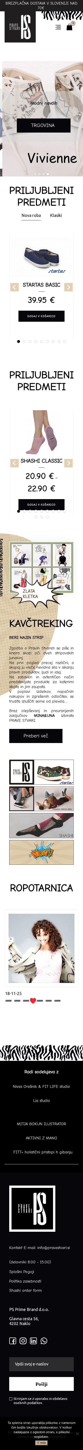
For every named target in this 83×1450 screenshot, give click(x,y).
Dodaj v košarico (41, 316)
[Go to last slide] (14, 287)
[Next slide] (68, 287)
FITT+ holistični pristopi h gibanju (41, 1152)
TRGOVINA (41, 125)
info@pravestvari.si (53, 1247)
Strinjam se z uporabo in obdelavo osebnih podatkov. (40, 1401)
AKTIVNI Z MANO (41, 1138)
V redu (41, 1442)
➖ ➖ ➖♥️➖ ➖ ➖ (33, 1001)
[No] (77, 1433)
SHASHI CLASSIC (41, 461)
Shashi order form (25, 1290)
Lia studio (41, 1100)
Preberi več (36, 736)
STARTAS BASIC (41, 285)
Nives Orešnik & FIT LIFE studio (41, 1086)
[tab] (18, 341)
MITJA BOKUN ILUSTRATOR (41, 1124)
